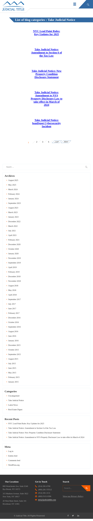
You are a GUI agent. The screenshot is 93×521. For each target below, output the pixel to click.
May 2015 (12, 373)
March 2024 (13, 189)
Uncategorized (13, 396)
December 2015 (14, 345)
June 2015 (12, 368)
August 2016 (13, 331)
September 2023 (14, 203)
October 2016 (13, 322)
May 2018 (12, 290)
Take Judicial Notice (16, 400)
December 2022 (14, 221)
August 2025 (13, 180)
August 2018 (13, 286)
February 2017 (13, 313)
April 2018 (12, 295)
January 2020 (13, 254)
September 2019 (14, 263)
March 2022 (13, 226)
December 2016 (14, 318)
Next (66, 142)
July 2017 (12, 304)
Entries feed (12, 456)
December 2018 (14, 276)
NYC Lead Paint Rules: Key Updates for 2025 (46, 33)
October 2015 (13, 350)
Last (57, 142)
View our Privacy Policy (73, 496)
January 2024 (13, 199)
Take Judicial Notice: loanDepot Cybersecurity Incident (46, 123)
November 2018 (14, 281)
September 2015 (14, 354)
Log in (10, 451)
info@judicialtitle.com (47, 500)
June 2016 (12, 336)
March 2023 (13, 212)
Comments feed (14, 460)
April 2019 (12, 267)
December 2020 (14, 244)
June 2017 (12, 309)
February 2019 (13, 272)
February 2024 (13, 194)
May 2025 (12, 185)
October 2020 (13, 249)
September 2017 (14, 299)
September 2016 (14, 327)
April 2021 (12, 235)
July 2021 (12, 231)
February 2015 (13, 377)
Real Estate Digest (15, 410)
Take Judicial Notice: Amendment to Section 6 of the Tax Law (46, 52)
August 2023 (13, 208)
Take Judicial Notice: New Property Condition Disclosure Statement (47, 74)
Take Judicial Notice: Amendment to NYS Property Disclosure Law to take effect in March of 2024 (46, 98)
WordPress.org (13, 465)
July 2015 (12, 363)
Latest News (13, 405)
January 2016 (13, 341)
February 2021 (13, 240)
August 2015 (13, 359)
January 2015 (13, 382)
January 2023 (13, 217)
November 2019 (14, 258)
